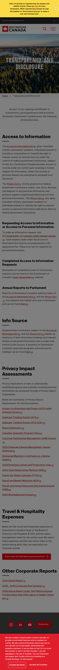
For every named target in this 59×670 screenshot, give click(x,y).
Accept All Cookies (38, 665)
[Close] (55, 638)
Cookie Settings (17, 665)
